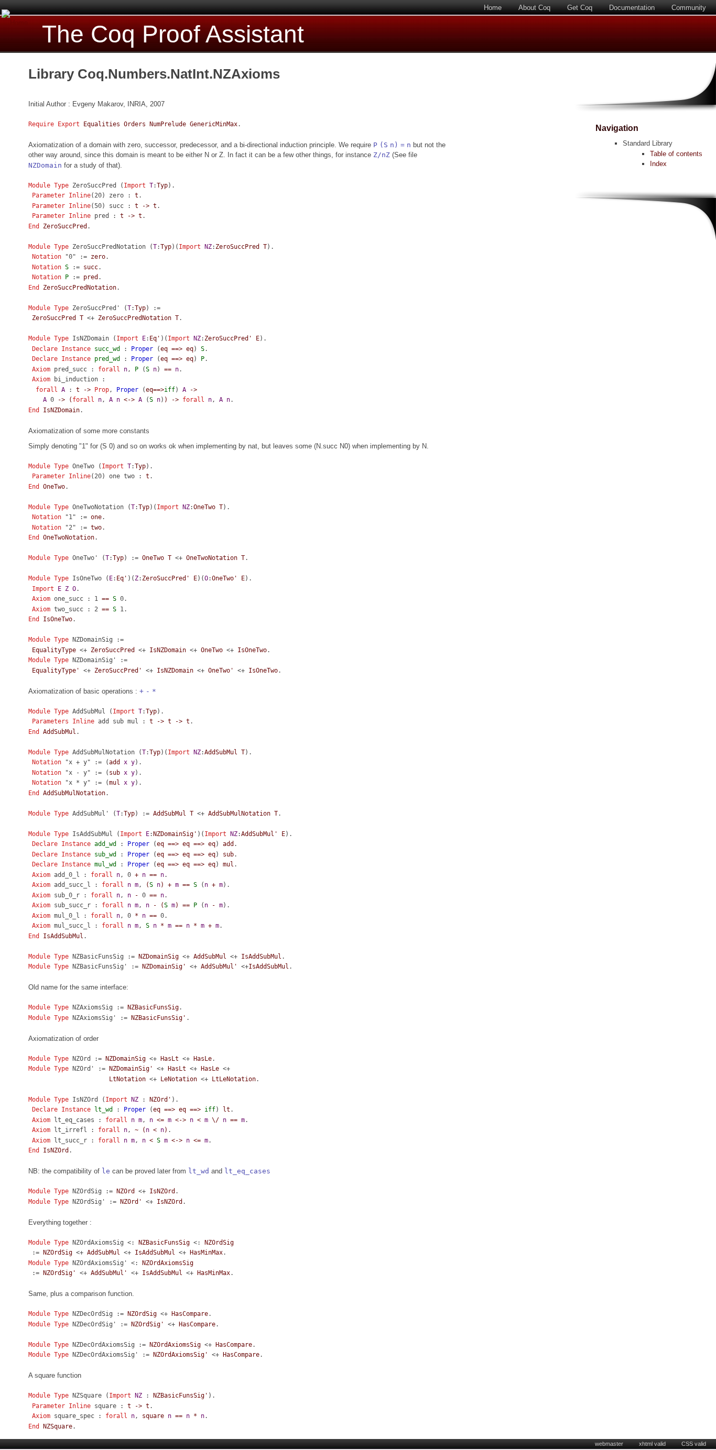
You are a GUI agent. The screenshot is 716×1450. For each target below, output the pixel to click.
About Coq (534, 8)
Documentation (632, 8)
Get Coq (579, 8)
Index (658, 164)
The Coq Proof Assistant (173, 34)
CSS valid (693, 1444)
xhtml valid (652, 1444)
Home (493, 8)
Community (688, 8)
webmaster (609, 1444)
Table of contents (676, 154)
